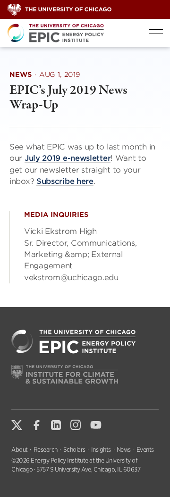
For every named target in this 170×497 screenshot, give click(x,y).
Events (145, 449)
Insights (101, 449)
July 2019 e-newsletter (67, 158)
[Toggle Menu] (156, 33)
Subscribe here (65, 181)
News (124, 449)
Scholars (74, 449)
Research (46, 449)
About (19, 449)
